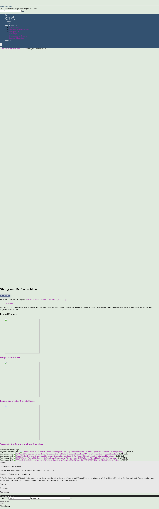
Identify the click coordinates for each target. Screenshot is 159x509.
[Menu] (1, 44)
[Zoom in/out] (8, 501)
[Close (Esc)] (1, 501)
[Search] (23, 11)
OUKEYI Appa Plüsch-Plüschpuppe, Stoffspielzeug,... (98, 458)
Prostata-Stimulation (16, 38)
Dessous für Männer (47, 299)
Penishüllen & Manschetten (19, 30)
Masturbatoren (14, 27)
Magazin (8, 40)
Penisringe (13, 34)
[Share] (3, 501)
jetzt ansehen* (5, 296)
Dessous (8, 21)
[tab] (82, 303)
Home (2, 49)
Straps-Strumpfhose (10, 357)
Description (9, 303)
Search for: (4, 498)
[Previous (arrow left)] (1, 503)
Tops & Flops (10, 19)
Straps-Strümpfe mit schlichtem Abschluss (21, 444)
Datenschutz (4, 492)
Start (6, 15)
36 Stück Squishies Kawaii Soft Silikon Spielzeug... (105, 452)
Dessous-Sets (9, 49)
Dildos (7, 23)
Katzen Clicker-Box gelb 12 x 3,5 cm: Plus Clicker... (96, 456)
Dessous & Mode (20, 49)
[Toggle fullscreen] (6, 501)
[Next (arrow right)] (3, 503)
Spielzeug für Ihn (11, 25)
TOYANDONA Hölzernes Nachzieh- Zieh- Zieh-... (100, 460)
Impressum (4, 488)
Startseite (3, 484)
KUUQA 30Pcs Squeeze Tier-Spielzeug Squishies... (99, 454)
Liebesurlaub (9, 17)
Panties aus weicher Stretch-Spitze (17, 401)
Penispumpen (14, 32)
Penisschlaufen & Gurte (18, 36)
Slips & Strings (61, 299)
